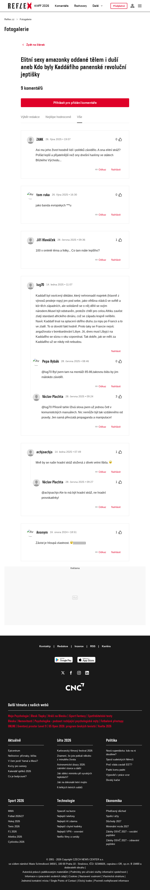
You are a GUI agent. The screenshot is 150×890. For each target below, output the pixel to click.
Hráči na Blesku (57, 716)
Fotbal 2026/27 (16, 816)
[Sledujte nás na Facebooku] (71, 673)
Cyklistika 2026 (16, 841)
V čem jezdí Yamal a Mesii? (23, 761)
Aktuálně (14, 740)
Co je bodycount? (17, 776)
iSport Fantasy (77, 716)
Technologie (66, 800)
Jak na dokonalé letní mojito (72, 782)
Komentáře (61, 6)
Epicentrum (14, 750)
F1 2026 (12, 831)
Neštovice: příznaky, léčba (22, 755)
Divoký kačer (113, 780)
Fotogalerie (25, 19)
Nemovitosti (25, 721)
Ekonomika (114, 800)
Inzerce (79, 646)
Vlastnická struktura (113, 876)
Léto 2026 (64, 740)
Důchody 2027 (113, 821)
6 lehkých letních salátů (69, 787)
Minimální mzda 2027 (117, 826)
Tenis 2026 (14, 826)
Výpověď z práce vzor (118, 775)
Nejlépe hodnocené (58, 116)
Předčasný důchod (116, 811)
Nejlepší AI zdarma (67, 821)
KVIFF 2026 (41, 6)
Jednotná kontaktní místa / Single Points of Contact (48, 880)
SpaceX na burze (66, 811)
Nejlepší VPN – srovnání (70, 831)
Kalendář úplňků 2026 (19, 771)
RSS (92, 646)
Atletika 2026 (15, 836)
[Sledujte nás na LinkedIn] (87, 673)
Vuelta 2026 (104, 726)
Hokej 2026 (14, 821)
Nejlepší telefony (66, 816)
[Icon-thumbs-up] (120, 139)
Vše (79, 116)
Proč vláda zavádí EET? (119, 764)
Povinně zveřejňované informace (111, 880)
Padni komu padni (115, 769)
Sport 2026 (16, 800)
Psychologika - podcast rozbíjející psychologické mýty (67, 721)
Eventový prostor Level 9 (32, 726)
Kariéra (106, 646)
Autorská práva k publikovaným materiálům (45, 872)
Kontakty (45, 646)
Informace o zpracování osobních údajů (46, 876)
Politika (111, 740)
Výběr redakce (30, 116)
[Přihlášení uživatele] (132, 6)
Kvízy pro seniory (17, 766)
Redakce (62, 646)
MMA (11, 811)
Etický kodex (85, 880)
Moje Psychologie (18, 716)
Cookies (73, 876)
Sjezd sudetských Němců (119, 759)
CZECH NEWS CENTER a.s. (88, 859)
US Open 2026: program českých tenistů (72, 726)
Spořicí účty (112, 816)
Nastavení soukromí (90, 876)
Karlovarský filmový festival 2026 (74, 750)
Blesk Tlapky (38, 716)
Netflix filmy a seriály (68, 836)
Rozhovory (80, 6)
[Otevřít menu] (139, 6)
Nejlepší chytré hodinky (69, 826)
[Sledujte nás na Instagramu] (79, 673)
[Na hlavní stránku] (19, 6)
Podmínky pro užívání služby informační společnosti (98, 872)
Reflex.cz (9, 19)
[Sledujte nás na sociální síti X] (63, 673)
